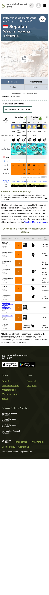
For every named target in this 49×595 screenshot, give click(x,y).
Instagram (31, 385)
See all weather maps (5, 148)
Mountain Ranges (10, 385)
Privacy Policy (37, 441)
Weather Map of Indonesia (35, 222)
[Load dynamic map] (24, 59)
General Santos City (7, 315)
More (35, 87)
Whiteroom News (10, 394)
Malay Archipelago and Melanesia (19, 18)
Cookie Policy (8, 446)
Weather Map (36, 81)
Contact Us (23, 446)
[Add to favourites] (42, 19)
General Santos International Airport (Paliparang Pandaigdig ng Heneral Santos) (7, 305)
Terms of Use (21, 441)
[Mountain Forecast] (14, 5)
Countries (6, 381)
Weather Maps (9, 389)
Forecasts (12, 81)
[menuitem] (12, 82)
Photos (13, 87)
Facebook (31, 381)
